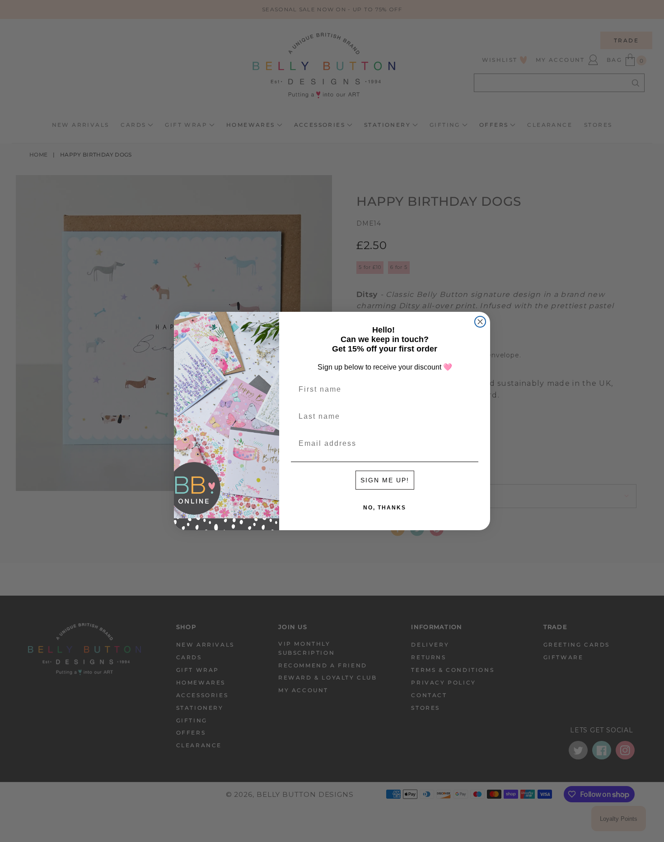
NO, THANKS (384, 507)
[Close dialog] (480, 321)
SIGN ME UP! (384, 480)
